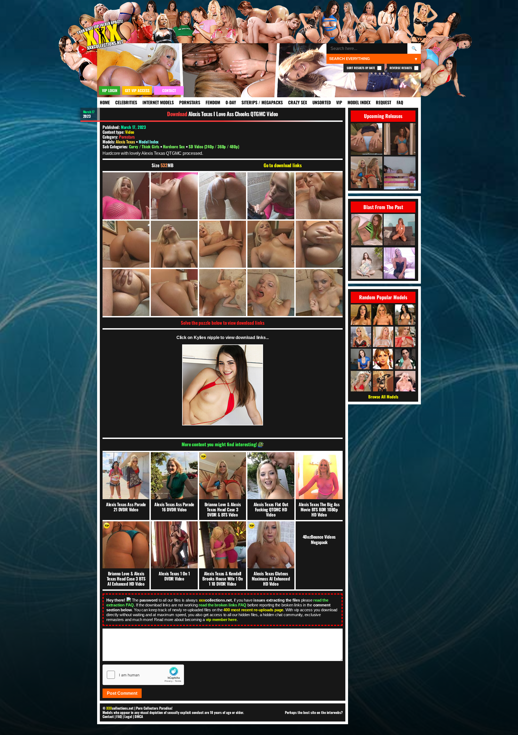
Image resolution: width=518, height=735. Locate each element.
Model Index (358, 102)
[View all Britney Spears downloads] (383, 359)
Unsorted (321, 102)
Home (105, 102)
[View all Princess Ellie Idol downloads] (405, 381)
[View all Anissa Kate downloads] (405, 314)
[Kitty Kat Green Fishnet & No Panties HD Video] (367, 230)
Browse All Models (383, 397)
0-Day (231, 102)
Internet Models (158, 102)
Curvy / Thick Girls (144, 146)
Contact (108, 716)
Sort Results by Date (361, 68)
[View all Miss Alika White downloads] (361, 359)
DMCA (139, 716)
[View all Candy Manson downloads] (361, 337)
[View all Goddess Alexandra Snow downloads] (405, 359)
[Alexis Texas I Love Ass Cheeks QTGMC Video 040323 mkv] (126, 195)
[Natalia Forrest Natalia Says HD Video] (399, 263)
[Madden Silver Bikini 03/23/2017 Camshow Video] (399, 230)
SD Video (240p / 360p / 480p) (214, 146)
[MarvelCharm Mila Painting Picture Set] (367, 263)
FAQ (400, 102)
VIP (339, 102)
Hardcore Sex (174, 146)
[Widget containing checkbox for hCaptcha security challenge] (143, 674)
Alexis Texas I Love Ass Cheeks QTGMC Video (233, 114)
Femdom (213, 102)
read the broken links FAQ (222, 605)
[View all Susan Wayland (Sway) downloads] (383, 381)
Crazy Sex (297, 102)
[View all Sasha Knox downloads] (405, 337)
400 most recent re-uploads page (253, 610)
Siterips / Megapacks (262, 102)
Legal (128, 716)
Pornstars (189, 102)
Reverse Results (401, 68)
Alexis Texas (126, 142)
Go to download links (283, 165)
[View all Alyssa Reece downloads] (361, 314)
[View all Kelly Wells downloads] (383, 314)
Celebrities (126, 102)
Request (383, 102)
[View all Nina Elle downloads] (361, 381)
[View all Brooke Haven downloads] (383, 337)
